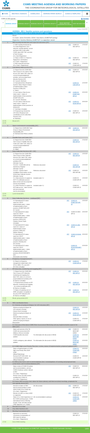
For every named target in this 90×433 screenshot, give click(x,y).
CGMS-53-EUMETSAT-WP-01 (76, 94)
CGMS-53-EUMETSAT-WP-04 (76, 202)
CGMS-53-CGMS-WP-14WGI (76, 398)
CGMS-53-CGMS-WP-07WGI (76, 350)
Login (87, 428)
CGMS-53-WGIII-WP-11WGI (76, 342)
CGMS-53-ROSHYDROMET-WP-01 (76, 247)
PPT (70, 44)
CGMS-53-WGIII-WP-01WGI (76, 336)
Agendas (85, 19)
